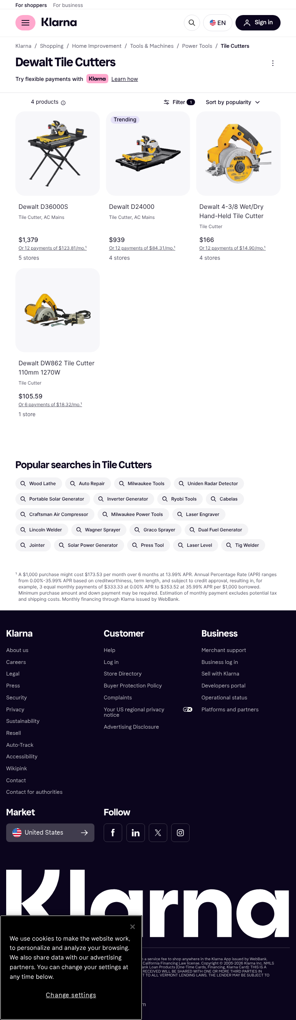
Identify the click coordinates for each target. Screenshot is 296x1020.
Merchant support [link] (224, 650)
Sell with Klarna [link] (220, 673)
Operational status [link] (224, 697)
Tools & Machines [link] (151, 46)
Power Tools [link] (197, 46)
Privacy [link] (15, 709)
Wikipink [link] (16, 768)
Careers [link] (16, 662)
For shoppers (31, 5)
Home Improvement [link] (96, 46)
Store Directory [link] (122, 673)
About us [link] (17, 650)
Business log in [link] (220, 662)
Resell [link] (13, 733)
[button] (217, 22)
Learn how (124, 79)
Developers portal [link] (224, 685)
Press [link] (13, 685)
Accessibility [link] (21, 756)
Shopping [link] (52, 46)
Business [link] (220, 634)
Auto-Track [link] (20, 745)
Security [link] (16, 697)
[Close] (132, 926)
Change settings (71, 995)
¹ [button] (52, 248)
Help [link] (109, 650)
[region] (71, 967)
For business (68, 5)
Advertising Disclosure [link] (131, 727)
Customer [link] (124, 634)
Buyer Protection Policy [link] (133, 685)
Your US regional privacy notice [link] (134, 712)
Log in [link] (111, 662)
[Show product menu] (273, 63)
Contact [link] (16, 780)
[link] (113, 832)
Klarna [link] (23, 46)
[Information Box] (63, 103)
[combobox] (232, 102)
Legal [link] (13, 673)
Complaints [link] (118, 697)
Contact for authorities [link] (34, 792)
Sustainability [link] (23, 721)
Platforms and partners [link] (230, 709)
